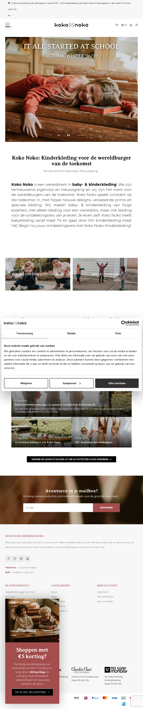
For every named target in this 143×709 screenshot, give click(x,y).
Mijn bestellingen (105, 596)
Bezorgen (10, 596)
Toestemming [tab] (24, 333)
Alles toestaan (117, 383)
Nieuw (54, 592)
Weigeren (26, 383)
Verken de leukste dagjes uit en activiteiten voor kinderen (69, 459)
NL (9, 15)
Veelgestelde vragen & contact (20, 592)
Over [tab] (118, 333)
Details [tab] (71, 333)
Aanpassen (69, 383)
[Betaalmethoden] (76, 698)
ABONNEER (106, 507)
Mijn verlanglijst (105, 601)
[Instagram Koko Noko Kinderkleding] (15, 559)
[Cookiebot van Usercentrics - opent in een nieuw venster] (123, 323)
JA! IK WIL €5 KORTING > (32, 692)
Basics (54, 596)
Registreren (103, 592)
